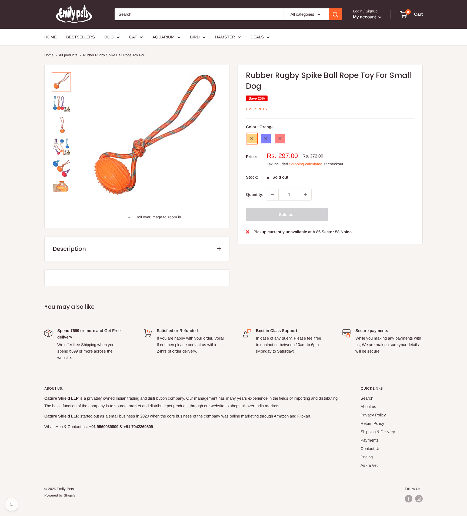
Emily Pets (256, 109)
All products (68, 55)
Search (367, 398)
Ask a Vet (369, 465)
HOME (50, 37)
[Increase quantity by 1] (305, 194)
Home (49, 55)
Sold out (287, 214)
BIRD (195, 37)
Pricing (367, 457)
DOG (109, 37)
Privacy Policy (373, 415)
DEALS (257, 37)
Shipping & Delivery (378, 431)
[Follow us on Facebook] (408, 498)
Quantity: (254, 194)
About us (368, 406)
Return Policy (372, 423)
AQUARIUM (163, 37)
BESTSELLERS (80, 37)
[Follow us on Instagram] (419, 498)
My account (365, 17)
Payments (370, 440)
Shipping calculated (305, 164)
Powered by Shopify (60, 495)
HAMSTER (225, 37)
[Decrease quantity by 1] (272, 194)
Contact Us (371, 448)
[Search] (335, 14)
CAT (133, 37)
